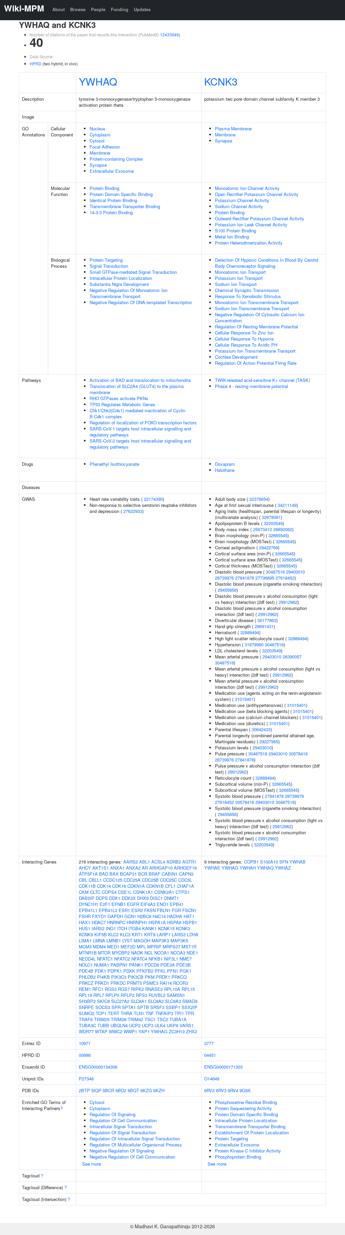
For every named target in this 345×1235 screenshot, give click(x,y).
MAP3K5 (179, 940)
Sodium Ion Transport (236, 284)
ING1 (111, 928)
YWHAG (159, 1031)
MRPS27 (171, 946)
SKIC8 (103, 1001)
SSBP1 (173, 1007)
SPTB (143, 1007)
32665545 (278, 535)
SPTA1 (129, 1007)
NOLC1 (86, 965)
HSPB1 (190, 922)
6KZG (146, 1090)
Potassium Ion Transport (239, 278)
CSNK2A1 (164, 892)
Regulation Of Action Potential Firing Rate (255, 363)
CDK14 (104, 886)
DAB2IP (86, 898)
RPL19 (85, 995)
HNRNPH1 (137, 922)
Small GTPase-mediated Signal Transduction (133, 272)
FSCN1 (189, 910)
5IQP (96, 1090)
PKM (150, 977)
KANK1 (149, 928)
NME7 (186, 958)
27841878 (244, 578)
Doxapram (225, 464)
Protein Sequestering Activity (243, 1108)
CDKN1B (155, 886)
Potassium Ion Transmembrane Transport (255, 351)
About (58, 9)
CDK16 (119, 886)
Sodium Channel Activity (239, 206)
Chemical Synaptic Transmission (247, 290)
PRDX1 (163, 977)
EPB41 (177, 904)
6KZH (158, 1090)
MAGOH (142, 940)
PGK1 (185, 971)
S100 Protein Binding (235, 230)
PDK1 (100, 971)
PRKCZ (86, 983)
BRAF (154, 874)
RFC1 (97, 989)
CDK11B (87, 886)
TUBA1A (178, 1019)
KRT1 (137, 934)
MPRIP (154, 946)
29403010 (295, 571)
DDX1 (114, 898)
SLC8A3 (173, 1001)
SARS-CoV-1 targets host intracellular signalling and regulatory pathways (140, 431)
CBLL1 (95, 880)
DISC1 (156, 898)
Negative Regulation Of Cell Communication (132, 1156)
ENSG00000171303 (223, 1067)
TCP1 (101, 1013)
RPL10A (172, 989)
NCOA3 (177, 952)
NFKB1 (156, 958)
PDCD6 (152, 965)
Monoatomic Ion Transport (240, 272)
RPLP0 (112, 995)
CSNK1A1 (143, 892)
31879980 (254, 644)
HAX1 (84, 922)
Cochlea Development (236, 357)
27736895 (264, 578)
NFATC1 (105, 958)
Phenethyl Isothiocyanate (114, 464)
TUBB (103, 1025)
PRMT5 (134, 983)
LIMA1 (85, 940)
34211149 (287, 505)
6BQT (133, 1090)
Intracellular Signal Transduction (121, 1126)
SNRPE (86, 1007)
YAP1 (144, 1031)
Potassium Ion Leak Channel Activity (251, 224)
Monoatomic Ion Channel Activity (247, 188)
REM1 (85, 989)
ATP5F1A (88, 874)
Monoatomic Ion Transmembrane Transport (257, 302)
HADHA (174, 916)
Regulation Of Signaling (112, 1114)
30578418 (298, 753)
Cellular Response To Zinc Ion (244, 332)
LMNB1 (113, 940)
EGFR (133, 904)
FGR (176, 910)
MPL (141, 946)
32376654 (258, 499)
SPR (116, 1007)
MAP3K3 (160, 940)
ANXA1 (117, 868)
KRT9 (149, 934)
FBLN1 (163, 910)
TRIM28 (118, 1019)
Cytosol (97, 140)
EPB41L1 (88, 910)
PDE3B (183, 965)
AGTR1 (189, 861)
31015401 (244, 699)
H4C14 (159, 916)
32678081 (271, 517)
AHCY (85, 868)
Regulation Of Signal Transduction (123, 1132)
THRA (126, 1013)
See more (91, 1164)
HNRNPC (116, 922)
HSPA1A (157, 922)
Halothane (224, 470)
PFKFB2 (144, 971)
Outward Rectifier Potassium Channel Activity (259, 218)
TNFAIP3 (164, 1013)
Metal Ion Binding (232, 236)
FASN (150, 910)
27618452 (285, 578)
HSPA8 (174, 922)
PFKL (160, 971)
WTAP (101, 1031)
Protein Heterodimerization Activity (249, 242)
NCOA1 (161, 952)
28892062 (282, 529)
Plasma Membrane (233, 128)
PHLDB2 (87, 977)
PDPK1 (114, 971)
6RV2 (209, 1090)
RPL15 (188, 989)
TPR (189, 1013)
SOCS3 (102, 1007)
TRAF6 (86, 1019)
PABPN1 (119, 965)
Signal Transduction (109, 266)
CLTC (95, 892)
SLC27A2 (120, 1001)
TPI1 (179, 1013)
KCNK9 (86, 934)
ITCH (122, 928)
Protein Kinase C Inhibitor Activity (248, 1150)
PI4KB (103, 977)
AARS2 (130, 861)
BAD (103, 874)
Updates (142, 9)
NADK (137, 952)
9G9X (245, 1090)
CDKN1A (136, 886)
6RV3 (221, 1090)
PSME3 (150, 983)
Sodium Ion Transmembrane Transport (252, 308)
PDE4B (86, 971)
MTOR (104, 952)
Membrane (100, 153)
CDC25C (168, 880)
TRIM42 (135, 1019)
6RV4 (233, 1090)
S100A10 (269, 861)
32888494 (249, 632)
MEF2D (128, 946)
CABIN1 (170, 874)
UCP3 (147, 1025)
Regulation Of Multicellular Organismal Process (136, 1144)
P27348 (86, 1078)
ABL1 (144, 861)
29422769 (268, 547)
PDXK (129, 971)
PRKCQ (179, 977)
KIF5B (100, 934)
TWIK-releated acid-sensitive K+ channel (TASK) (262, 380)
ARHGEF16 (185, 868)
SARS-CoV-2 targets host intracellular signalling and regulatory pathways (140, 443)
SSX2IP (189, 1007)
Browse (78, 9)
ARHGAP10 (160, 868)
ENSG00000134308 (98, 1067)
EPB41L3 (108, 910)
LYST (127, 940)
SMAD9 (189, 1001)
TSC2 (162, 1019)
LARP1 (163, 934)
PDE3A (167, 965)
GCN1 (130, 916)
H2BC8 (144, 916)
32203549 (273, 523)
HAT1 (189, 916)
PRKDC (118, 983)
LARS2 (179, 934)
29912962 (288, 602)
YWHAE (212, 868)
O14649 (211, 1078)
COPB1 (251, 861)
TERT (113, 1013)
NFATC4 (139, 958)
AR (145, 868)
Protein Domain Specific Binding (121, 194)
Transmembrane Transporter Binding (125, 206)
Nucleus (97, 128)
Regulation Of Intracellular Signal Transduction (135, 1138)
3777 (209, 1043)
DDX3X (129, 898)
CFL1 (170, 886)
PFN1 (172, 971)
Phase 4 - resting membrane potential (251, 386)
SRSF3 (157, 1007)
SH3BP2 (87, 1001)
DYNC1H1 (88, 904)
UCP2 (134, 1025)
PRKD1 (102, 983)
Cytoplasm (100, 134)
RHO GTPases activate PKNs (119, 398)
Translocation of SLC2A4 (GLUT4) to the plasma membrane (137, 389)
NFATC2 (122, 958)
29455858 (227, 590)
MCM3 (85, 946)
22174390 (153, 499)
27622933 (132, 511)
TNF (150, 1013)
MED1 (113, 946)
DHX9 (143, 898)
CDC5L (185, 880)
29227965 (268, 741)
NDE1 (192, 952)
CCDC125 (112, 880)
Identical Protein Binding (113, 200)
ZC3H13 (177, 1031)
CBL (83, 880)
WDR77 (86, 1031)
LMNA (99, 940)
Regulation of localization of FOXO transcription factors (143, 422)
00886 (85, 1055)
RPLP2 (127, 995)
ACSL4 (158, 861)
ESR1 (124, 910)
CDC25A (132, 880)
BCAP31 (128, 874)
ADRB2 (173, 861)
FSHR (85, 916)
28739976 (224, 578)
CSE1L (125, 892)
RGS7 (124, 989)
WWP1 (130, 1031)
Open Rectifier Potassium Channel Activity (257, 194)
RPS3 (141, 995)
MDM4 (99, 946)
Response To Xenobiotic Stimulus (248, 296)
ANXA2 (133, 868)
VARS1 (187, 1025)
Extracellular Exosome (112, 171)
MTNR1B (88, 952)
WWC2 (115, 1031)
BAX (114, 874)
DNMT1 (171, 898)
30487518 (275, 571)
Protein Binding (104, 188)
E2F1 (105, 904)
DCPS (102, 898)
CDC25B (150, 880)
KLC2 (113, 934)
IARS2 (98, 928)
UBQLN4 (119, 1025)
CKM (84, 892)
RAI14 (166, 983)
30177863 (266, 620)
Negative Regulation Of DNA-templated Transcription (141, 302)
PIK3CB (136, 977)
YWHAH (248, 868)
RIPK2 (137, 989)
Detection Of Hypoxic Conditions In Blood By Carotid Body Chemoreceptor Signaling (266, 263)
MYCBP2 (121, 952)
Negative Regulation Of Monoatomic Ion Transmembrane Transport (128, 293)
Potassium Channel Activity (242, 200)
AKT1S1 (100, 868)
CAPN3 (186, 874)
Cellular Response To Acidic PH (246, 345)
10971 (85, 1043)
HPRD (35, 63)
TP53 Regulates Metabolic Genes (122, 404)
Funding (119, 9)
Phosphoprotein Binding (238, 1156)
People (98, 9)
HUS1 (84, 928)
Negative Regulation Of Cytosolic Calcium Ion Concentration (259, 317)
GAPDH (115, 916)
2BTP (84, 1090)
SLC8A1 (139, 1001)
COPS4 (109, 892)
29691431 (264, 626)
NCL (149, 952)
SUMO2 (86, 1013)
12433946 (169, 34)
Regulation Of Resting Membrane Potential (256, 326)
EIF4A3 (147, 904)
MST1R (189, 946)
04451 (210, 1055)
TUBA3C (87, 1025)
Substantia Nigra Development (119, 284)
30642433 (261, 729)
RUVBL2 (157, 995)
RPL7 (98, 995)
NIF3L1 (171, 958)
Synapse (98, 165)
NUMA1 (101, 965)
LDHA (192, 934)
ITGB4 (134, 928)
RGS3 (111, 989)
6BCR (108, 1090)
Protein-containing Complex (116, 159)
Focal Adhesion (105, 146)
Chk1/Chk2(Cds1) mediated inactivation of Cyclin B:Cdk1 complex (137, 413)
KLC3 (125, 934)
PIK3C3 (118, 977)
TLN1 (139, 1013)
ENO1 (162, 904)
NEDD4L (87, 958)
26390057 (292, 656)
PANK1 (136, 965)
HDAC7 (99, 922)
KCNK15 (166, 928)
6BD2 (121, 1090)
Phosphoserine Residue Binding (246, 1102)
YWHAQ (98, 81)
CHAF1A (185, 886)
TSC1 (150, 1019)
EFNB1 (119, 904)
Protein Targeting (106, 260)
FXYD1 (99, 916)
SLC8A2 (156, 1001)
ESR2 (137, 910)
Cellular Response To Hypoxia (244, 338)
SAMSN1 (176, 995)
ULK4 (160, 1025)
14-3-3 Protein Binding (111, 212)
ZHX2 (191, 1031)
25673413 (262, 529)
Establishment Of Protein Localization (252, 1132)
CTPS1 (183, 892)
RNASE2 (154, 989)
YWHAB (297, 861)
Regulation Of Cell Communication (123, 1120)
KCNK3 (221, 81)
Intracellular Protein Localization (121, 278)
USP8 (172, 1025)
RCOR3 (180, 983)
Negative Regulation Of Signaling (122, 1150)
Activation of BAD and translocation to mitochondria (140, 380)
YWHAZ (283, 868)
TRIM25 (101, 1019)
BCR (142, 874)
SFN (283, 861)
